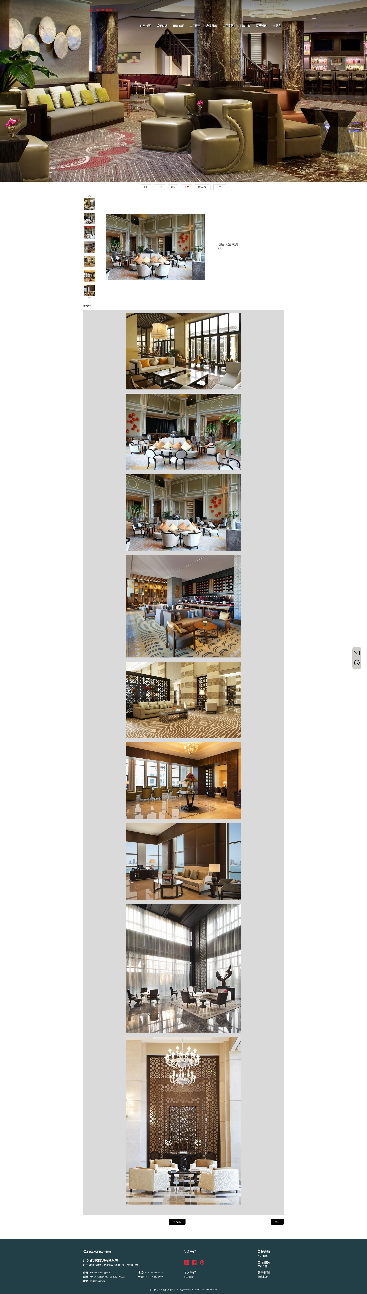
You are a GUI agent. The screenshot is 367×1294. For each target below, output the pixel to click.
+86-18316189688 (98, 1277)
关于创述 (162, 25)
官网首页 (145, 25)
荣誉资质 (178, 25)
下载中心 (244, 25)
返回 (277, 1222)
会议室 (219, 187)
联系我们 (177, 1222)
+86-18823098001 (117, 1277)
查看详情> (189, 1277)
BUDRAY (213, 1290)
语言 (278, 25)
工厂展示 (195, 25)
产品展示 (211, 25)
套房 (146, 187)
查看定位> (263, 1277)
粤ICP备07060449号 (184, 1290)
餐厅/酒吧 (202, 187)
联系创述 (261, 25)
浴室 (159, 187)
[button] (89, 196)
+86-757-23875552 (154, 1272)
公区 (173, 187)
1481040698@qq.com (100, 1272)
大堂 (186, 187)
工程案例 (228, 25)
